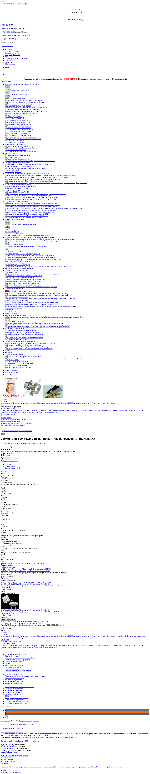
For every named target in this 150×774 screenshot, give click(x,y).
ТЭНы (7, 243)
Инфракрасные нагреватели (29, 721)
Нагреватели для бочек (13, 172)
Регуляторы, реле (11, 313)
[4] (7, 449)
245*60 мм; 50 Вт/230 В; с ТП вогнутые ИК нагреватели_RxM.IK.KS (25, 584)
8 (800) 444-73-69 (71, 79)
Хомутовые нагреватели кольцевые (17, 201)
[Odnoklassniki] (5, 712)
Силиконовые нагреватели (14, 288)
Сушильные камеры (12, 360)
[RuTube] (6, 717)
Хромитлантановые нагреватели (16, 270)
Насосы (7, 350)
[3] (6, 449)
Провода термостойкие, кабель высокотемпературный (24, 338)
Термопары (9, 310)
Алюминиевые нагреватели (14, 219)
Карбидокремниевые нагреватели (16, 263)
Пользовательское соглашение (11, 732)
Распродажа (9, 60)
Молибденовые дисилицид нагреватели (19, 268)
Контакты (8, 62)
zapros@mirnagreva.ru (10, 42)
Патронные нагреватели (13, 190)
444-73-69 (8, 28)
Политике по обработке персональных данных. (112, 767)
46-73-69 (8, 39)
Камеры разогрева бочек (13, 170)
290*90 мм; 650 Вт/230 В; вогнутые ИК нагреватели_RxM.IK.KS (23, 623)
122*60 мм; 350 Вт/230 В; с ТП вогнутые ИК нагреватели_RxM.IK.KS (25, 571)
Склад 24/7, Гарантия (12, 55)
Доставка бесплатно (12, 53)
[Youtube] (5, 714)
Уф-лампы (8, 352)
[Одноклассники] (4, 434)
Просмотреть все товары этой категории (17, 431)
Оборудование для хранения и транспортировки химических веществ (29, 237)
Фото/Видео (9, 56)
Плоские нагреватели (12, 272)
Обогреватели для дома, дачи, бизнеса (18, 106)
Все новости (5, 401)
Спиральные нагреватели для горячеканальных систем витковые (27, 173)
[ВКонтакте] (2, 434)
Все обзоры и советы (8, 408)
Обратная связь (10, 64)
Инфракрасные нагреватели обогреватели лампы (22, 84)
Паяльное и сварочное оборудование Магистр (21, 341)
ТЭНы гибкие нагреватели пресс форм (18, 184)
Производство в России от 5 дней (16, 58)
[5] (9, 449)
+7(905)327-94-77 (7, 25)
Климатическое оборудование (15, 144)
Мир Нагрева (5, 721)
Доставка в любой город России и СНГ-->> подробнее (20, 741)
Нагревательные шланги (13, 308)
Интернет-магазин (11, 51)
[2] (4, 449)
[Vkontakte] (6, 710)
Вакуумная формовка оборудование (17, 162)
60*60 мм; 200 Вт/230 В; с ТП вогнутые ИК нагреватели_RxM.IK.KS (25, 610)
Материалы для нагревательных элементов (20, 315)
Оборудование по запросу (14, 354)
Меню (7, 67)
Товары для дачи (10, 153)
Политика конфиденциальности (12, 728)
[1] (2, 449)
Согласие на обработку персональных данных (17, 724)
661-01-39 (8, 32)
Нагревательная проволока (14, 328)
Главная (9, 49)
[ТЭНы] (3, 2)
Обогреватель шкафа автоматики (16, 297)
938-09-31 (8, 35)
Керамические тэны (12, 232)
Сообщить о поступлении (11, 459)
